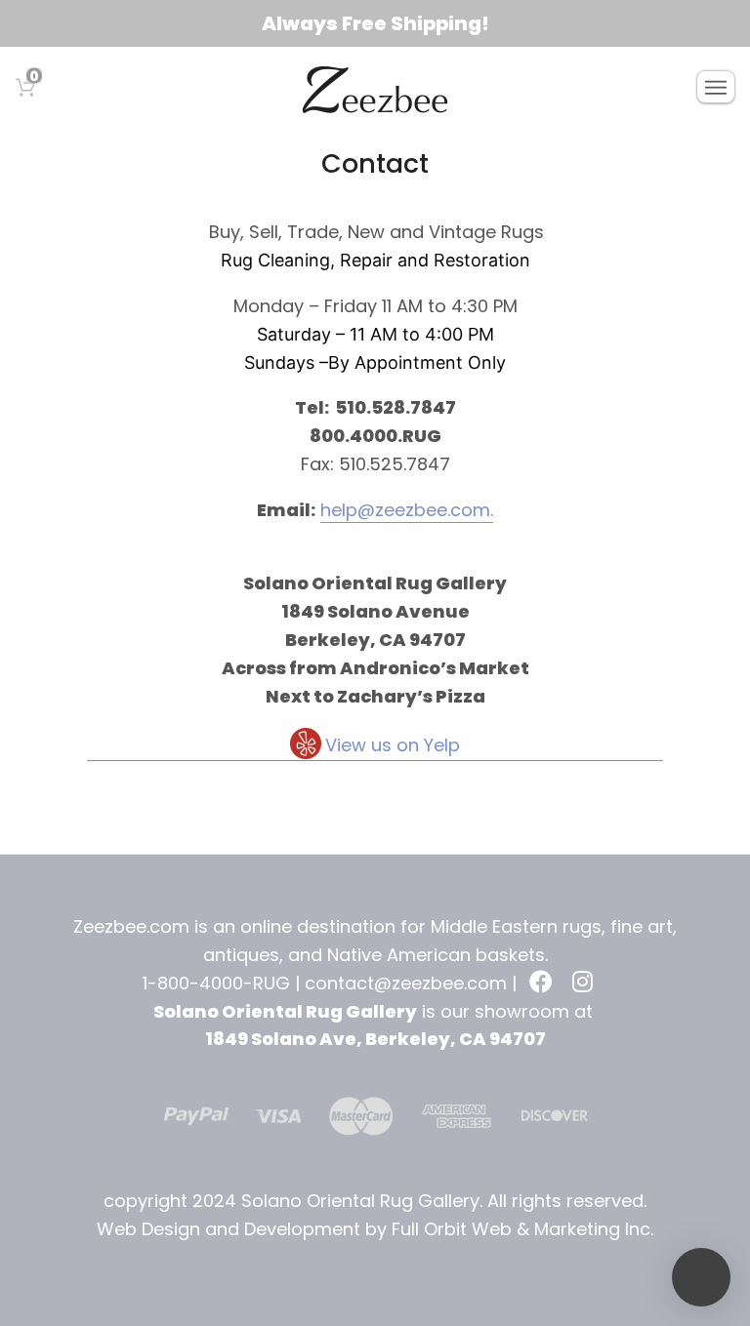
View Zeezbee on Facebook (543, 983)
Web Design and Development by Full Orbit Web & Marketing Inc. (375, 1229)
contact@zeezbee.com (406, 983)
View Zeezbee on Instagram (586, 983)
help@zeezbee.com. (406, 510)
